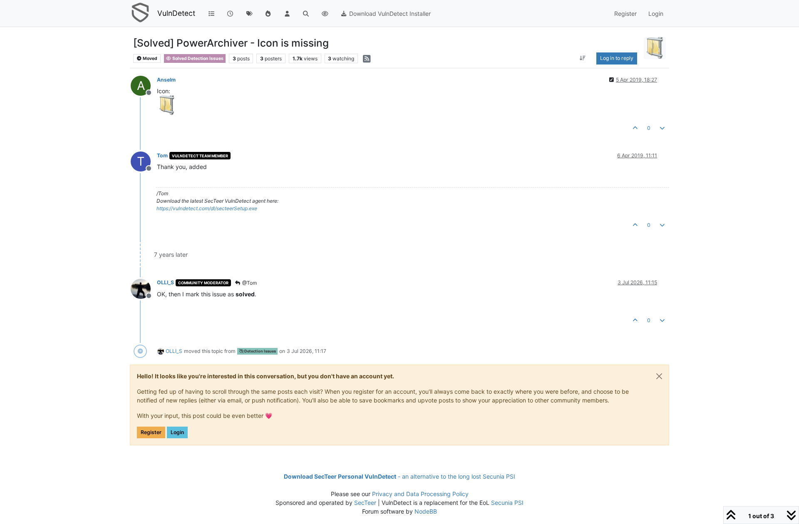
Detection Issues (259, 351)
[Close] (659, 376)
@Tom (249, 283)
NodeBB (425, 511)
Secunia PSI (507, 502)
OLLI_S (165, 282)
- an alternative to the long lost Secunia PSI (399, 476)
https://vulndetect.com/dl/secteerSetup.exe (206, 208)
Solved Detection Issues (197, 58)
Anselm (166, 80)
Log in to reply (616, 58)
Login (177, 432)
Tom (162, 155)
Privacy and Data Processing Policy (420, 493)
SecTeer (365, 502)
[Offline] (144, 287)
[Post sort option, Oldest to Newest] (582, 58)
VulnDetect (176, 13)
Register (151, 432)
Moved (149, 58)
